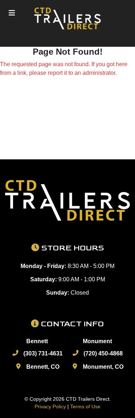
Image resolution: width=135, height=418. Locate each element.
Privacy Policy (50, 406)
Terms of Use (85, 406)
